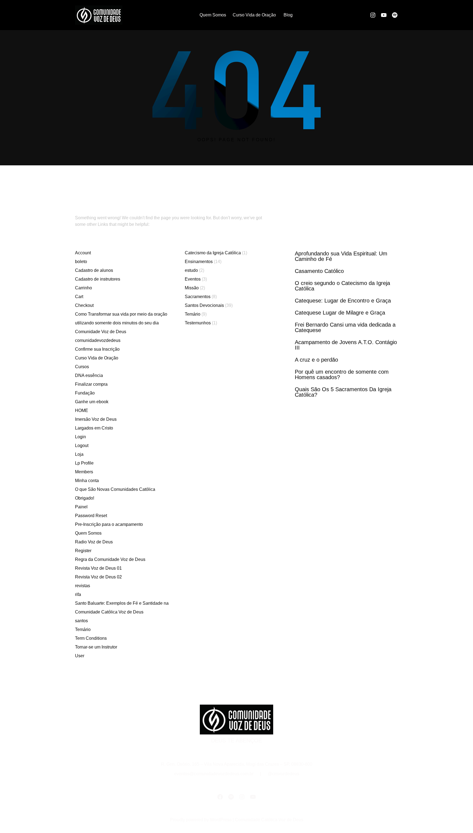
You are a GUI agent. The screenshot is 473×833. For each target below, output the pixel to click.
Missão (192, 288)
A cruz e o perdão (316, 359)
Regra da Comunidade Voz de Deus (110, 559)
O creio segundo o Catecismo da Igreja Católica (342, 285)
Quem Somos (88, 533)
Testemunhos (198, 323)
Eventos (193, 279)
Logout (81, 445)
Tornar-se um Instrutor (96, 647)
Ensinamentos (199, 261)
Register (83, 550)
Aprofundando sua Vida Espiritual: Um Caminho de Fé (341, 256)
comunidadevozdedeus (97, 340)
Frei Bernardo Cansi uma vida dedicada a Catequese (345, 327)
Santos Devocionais (204, 305)
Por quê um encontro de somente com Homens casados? (342, 374)
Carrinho (83, 288)
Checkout (84, 305)
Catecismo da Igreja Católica (213, 252)
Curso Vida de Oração (96, 358)
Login (80, 436)
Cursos (82, 366)
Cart (79, 296)
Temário (83, 629)
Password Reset (91, 515)
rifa (78, 594)
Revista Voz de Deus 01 (98, 568)
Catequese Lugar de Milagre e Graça (340, 312)
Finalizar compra (91, 384)
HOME (81, 410)
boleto (81, 261)
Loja (79, 454)
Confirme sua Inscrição (97, 349)
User (79, 655)
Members (84, 471)
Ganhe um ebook (91, 401)
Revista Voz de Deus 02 (98, 577)
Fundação (85, 393)
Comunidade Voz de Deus (100, 331)
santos (81, 620)
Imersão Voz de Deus (96, 419)
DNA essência (89, 375)
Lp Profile (84, 463)
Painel (81, 507)
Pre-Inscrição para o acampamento (109, 524)
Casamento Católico (319, 271)
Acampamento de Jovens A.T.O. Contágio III (346, 344)
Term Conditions (91, 638)
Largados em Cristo (94, 428)
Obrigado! (84, 498)
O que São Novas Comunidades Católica (115, 489)
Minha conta (87, 480)
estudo (191, 270)
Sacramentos (197, 296)
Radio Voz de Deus (94, 542)
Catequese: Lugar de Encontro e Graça (343, 300)
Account (83, 252)
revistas (82, 585)
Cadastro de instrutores (97, 279)
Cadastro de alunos (94, 270)
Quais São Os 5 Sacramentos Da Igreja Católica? (343, 392)
